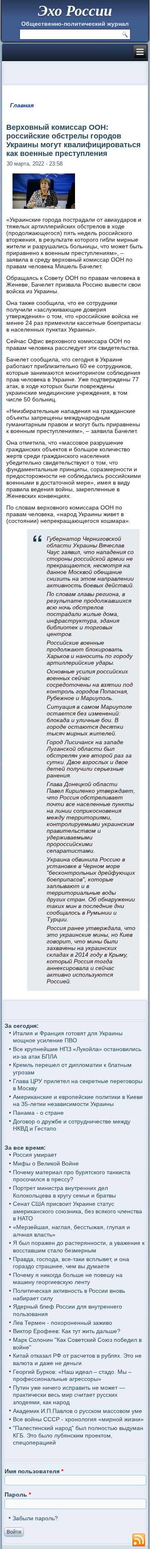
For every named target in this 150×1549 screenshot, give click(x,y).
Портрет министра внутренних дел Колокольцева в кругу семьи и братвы (64, 1192)
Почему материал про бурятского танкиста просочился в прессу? (71, 1176)
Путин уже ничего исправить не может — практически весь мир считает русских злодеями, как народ (69, 1394)
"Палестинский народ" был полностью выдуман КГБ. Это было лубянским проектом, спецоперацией (78, 1435)
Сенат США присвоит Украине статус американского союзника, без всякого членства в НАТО (77, 1211)
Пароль (18, 1494)
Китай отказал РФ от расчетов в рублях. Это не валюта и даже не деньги (77, 1359)
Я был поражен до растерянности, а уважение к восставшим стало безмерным (79, 1247)
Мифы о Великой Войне (46, 1163)
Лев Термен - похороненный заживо (62, 1322)
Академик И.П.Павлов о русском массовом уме (77, 1411)
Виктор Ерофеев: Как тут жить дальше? (66, 1331)
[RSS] (138, 1540)
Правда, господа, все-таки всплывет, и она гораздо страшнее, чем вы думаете (71, 1263)
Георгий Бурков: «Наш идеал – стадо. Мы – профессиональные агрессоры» (72, 1375)
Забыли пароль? (35, 1518)
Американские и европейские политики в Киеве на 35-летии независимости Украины (78, 1101)
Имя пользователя (34, 1471)
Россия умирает (35, 1154)
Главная (22, 105)
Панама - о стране (38, 1112)
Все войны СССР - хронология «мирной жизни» (78, 1419)
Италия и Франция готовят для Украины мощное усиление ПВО (67, 1037)
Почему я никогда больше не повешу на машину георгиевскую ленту (67, 1279)
